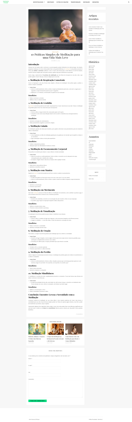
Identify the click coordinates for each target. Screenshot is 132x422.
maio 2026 (91, 71)
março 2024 (91, 115)
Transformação (76, 2)
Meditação (50, 2)
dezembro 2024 (92, 100)
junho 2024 (91, 110)
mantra (35, 173)
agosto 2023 (92, 127)
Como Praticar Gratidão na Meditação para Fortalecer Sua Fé (96, 40)
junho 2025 (91, 89)
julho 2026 (91, 67)
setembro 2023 (92, 125)
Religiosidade (92, 152)
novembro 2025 (92, 81)
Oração (90, 147)
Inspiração (86, 2)
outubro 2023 (92, 123)
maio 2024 (91, 111)
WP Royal (37, 419)
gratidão (31, 106)
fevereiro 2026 (92, 76)
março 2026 (91, 74)
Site (29, 372)
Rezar (90, 154)
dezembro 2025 (92, 79)
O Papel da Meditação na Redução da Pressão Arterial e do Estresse (55, 339)
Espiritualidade (38, 2)
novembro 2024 (92, 101)
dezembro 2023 (92, 120)
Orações (91, 149)
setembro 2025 (92, 84)
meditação (67, 69)
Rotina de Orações (62, 2)
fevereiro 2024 (92, 116)
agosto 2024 (92, 106)
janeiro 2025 (92, 98)
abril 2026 (91, 72)
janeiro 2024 (92, 118)
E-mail (30, 365)
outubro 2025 (92, 83)
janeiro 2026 (92, 78)
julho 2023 (91, 128)
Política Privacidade (93, 175)
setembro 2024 (92, 105)
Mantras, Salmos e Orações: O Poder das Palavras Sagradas (36, 339)
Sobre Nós (91, 178)
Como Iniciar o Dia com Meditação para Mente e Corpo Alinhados (72, 339)
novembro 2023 (92, 122)
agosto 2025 (92, 86)
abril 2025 (91, 93)
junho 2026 (91, 69)
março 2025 (91, 94)
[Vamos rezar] (6, 2)
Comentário (31, 379)
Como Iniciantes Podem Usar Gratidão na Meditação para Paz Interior (96, 28)
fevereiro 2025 (92, 96)
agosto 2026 (92, 66)
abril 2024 (91, 113)
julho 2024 (91, 108)
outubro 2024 (92, 103)
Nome (30, 358)
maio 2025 (91, 91)
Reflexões (95, 2)
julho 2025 (91, 88)
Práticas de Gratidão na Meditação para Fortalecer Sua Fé (96, 52)
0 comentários (79, 314)
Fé (89, 142)
